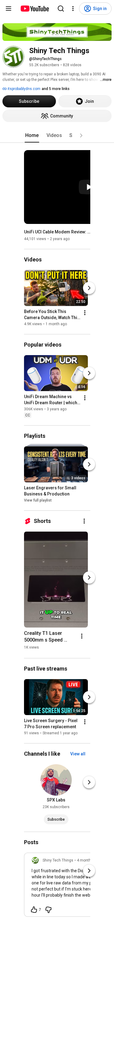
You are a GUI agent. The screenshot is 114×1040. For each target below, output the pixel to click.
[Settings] (73, 8)
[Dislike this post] (48, 910)
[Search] (60, 8)
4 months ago (88, 860)
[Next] (89, 288)
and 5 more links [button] (56, 89)
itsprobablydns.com (23, 89)
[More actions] (85, 313)
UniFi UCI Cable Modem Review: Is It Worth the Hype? (57, 231)
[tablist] (57, 135)
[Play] (89, 187)
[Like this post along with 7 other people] (34, 910)
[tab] (32, 135)
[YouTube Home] (34, 8)
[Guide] (8, 8)
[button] (81, 135)
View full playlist (38, 500)
